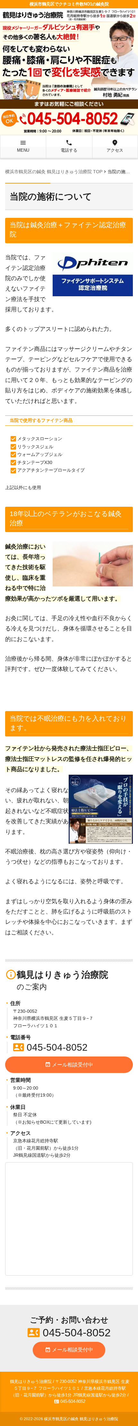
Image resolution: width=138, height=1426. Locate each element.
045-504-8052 (50, 1047)
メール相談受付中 (69, 1064)
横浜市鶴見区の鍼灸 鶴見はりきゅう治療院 (81, 1419)
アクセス (115, 146)
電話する (69, 146)
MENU (23, 146)
